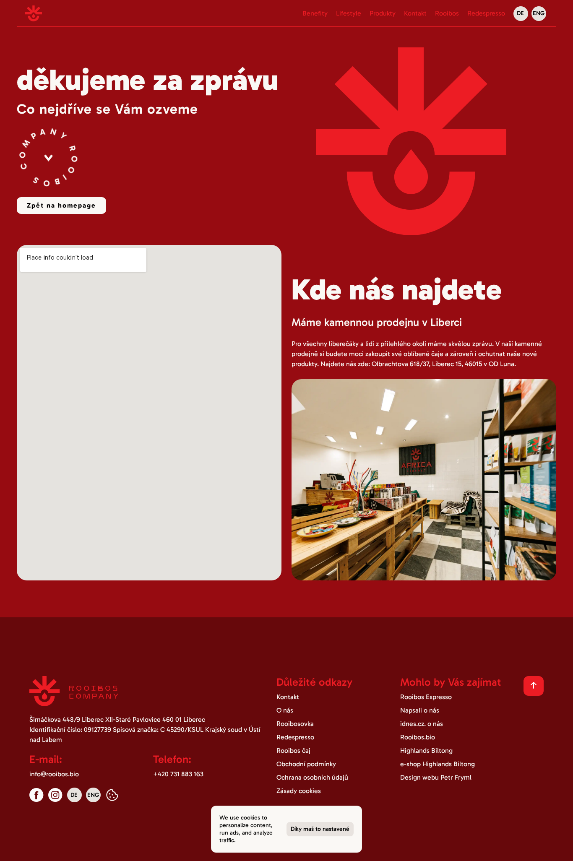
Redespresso (486, 13)
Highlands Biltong (426, 750)
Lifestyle (348, 13)
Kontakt (415, 13)
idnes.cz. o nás (421, 724)
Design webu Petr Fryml (435, 777)
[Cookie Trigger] (112, 795)
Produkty (383, 13)
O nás (284, 710)
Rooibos (447, 13)
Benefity (315, 13)
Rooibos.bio (417, 737)
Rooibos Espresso (426, 697)
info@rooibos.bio (54, 774)
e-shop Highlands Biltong (437, 764)
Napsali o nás (419, 710)
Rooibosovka (295, 724)
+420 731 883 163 (178, 774)
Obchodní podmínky (306, 764)
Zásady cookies (298, 791)
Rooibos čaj (293, 750)
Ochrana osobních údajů (312, 777)
